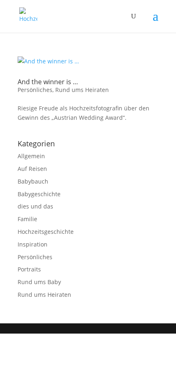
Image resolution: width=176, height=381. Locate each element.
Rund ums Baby (39, 282)
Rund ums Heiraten (82, 90)
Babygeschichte (39, 194)
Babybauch (33, 181)
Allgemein (31, 156)
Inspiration (32, 244)
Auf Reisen (32, 169)
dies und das (35, 206)
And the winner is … (48, 81)
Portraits (29, 269)
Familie (27, 219)
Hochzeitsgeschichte (46, 231)
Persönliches (35, 90)
